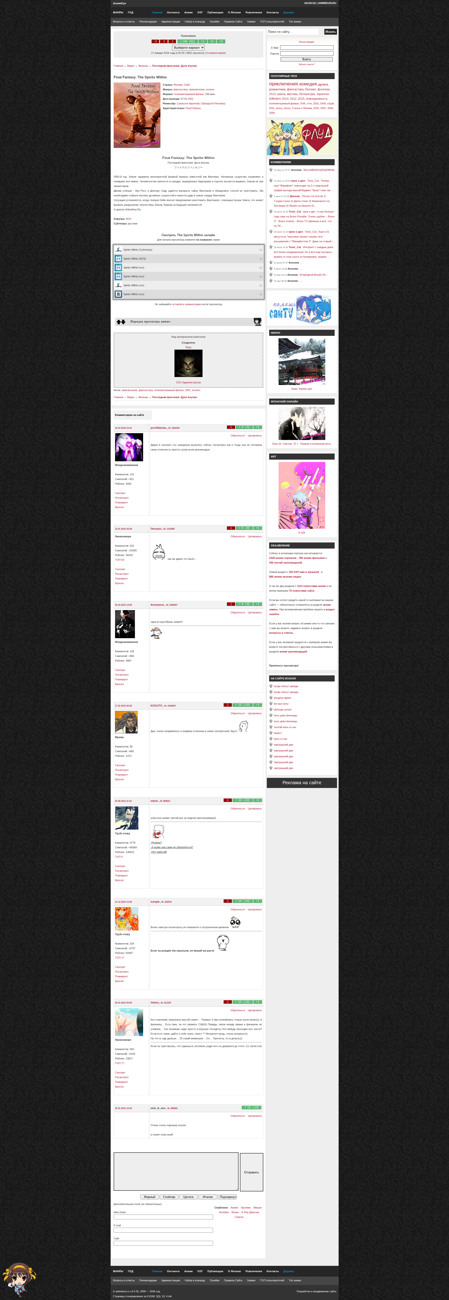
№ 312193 (166, 1003)
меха (279, 108)
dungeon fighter (282, 697)
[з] (262, 249)
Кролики (246, 1207)
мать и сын (280, 738)
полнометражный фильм (189, 94)
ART (273, 456)
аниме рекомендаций (293, 651)
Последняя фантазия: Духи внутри (174, 65)
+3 (221, 41)
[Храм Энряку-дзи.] (302, 384)
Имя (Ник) (120, 1212)
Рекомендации (148, 21)
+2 (212, 41)
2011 (272, 108)
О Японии (234, 12)
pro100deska (159, 427)
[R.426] (302, 528)
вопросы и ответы (281, 632)
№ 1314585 (169, 529)
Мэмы (235, 1212)
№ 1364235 (174, 428)
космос (210, 89)
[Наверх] (19, 1280)
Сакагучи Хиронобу (188, 103)
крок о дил (298, 180)
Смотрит (120, 493)
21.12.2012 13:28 (123, 902)
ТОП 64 (119, 559)
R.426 (301, 532)
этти (309, 103)
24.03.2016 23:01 (123, 428)
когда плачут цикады (286, 686)
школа (281, 94)
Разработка (303, 1291)
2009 (330, 108)
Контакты (273, 12)
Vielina (155, 1002)
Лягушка (156, 528)
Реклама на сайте (301, 782)
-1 (172, 41)
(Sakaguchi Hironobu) (213, 103)
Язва (188, 347)
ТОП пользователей (272, 21)
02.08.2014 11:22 (123, 801)
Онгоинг (310, 89)
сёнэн (286, 108)
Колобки (224, 1212)
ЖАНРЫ (118, 12)
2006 (272, 112)
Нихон (275, 332)
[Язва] (188, 376)
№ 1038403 (170, 706)
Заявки (251, 21)
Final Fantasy (193, 108)
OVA (302, 103)
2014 (285, 98)
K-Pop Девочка (250, 1212)
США (187, 84)
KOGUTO (157, 705)
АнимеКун (119, 3)
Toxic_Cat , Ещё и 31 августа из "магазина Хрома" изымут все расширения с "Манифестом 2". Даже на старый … (304, 236)
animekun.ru (327, 3)
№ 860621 (165, 801)
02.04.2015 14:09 (123, 605)
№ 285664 (172, 1108)
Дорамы (288, 12)
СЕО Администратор (188, 382)
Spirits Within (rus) (133, 267)
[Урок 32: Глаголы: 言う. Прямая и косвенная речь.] (302, 439)
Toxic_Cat (295, 211)
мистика (292, 94)
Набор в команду (195, 21)
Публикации (215, 12)
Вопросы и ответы (124, 21)
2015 (301, 98)
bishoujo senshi (282, 709)
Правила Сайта (233, 21)
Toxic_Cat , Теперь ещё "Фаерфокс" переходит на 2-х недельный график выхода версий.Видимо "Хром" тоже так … (304, 185)
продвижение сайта (324, 1291)
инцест (278, 733)
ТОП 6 (119, 856)
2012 (293, 98)
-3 (155, 41)
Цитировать (255, 435)
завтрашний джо (283, 744)
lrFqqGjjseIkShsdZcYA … (314, 274)
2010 (316, 108)
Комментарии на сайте (129, 415)
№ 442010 (167, 902)
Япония (178, 84)
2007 (323, 108)
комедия (308, 83)
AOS (128, 218)
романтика (277, 89)
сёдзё (330, 103)
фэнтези (324, 89)
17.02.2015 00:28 (123, 706)
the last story (281, 703)
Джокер (295, 196)
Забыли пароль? (307, 64)
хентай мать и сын (285, 727)
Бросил (119, 507)
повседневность (316, 98)
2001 (190, 98)
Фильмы (143, 65)
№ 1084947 (171, 605)
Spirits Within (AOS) (134, 258)
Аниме (188, 12)
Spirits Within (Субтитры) (137, 249)
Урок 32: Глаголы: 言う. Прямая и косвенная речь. (302, 443)
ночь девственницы (285, 715)
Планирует (121, 502)
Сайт (116, 1238)
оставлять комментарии (186, 304)
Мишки (257, 1207)
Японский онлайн (284, 401)
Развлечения (254, 12)
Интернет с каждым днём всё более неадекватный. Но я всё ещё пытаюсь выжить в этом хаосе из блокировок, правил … (303, 252)
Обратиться (238, 435)
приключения (129, 390)
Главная (157, 12)
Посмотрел (121, 497)
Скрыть (239, 1217)
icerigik (155, 901)
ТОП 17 (119, 957)
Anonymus (158, 604)
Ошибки (214, 21)
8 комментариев (216, 52)
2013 (272, 94)
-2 (164, 41)
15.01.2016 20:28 (123, 529)
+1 (202, 41)
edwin (155, 800)
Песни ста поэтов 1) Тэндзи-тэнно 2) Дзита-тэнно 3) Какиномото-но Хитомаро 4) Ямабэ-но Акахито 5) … (302, 201)
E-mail (117, 1225)
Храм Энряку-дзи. (301, 388)
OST (200, 12)
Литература (307, 94)
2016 (316, 103)
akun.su (310, 3)
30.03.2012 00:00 (123, 1003)
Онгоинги (173, 12)
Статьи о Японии (302, 108)
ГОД (130, 12)
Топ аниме (295, 21)
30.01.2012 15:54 (123, 1108)
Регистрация (306, 41)
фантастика (181, 89)
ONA (323, 103)
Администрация (170, 21)
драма (323, 84)
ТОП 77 (119, 1063)
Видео (130, 65)
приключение (197, 89)
